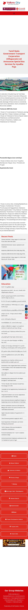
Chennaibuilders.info (10, 600)
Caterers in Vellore (14, 470)
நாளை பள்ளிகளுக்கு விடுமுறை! (8, 319)
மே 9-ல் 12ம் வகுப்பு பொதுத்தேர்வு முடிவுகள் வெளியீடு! (13, 301)
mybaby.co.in (6, 598)
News (14, 512)
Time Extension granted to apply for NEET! (12, 418)
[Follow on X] (26, 309)
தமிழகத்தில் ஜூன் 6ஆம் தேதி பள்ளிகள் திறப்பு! (12, 337)
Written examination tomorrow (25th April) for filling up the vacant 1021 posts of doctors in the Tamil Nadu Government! (13, 407)
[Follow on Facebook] (26, 306)
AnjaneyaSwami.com (8, 596)
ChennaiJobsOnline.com (17, 598)
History (15, 484)
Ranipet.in (19, 600)
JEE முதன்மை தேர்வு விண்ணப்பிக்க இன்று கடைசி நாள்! (13, 351)
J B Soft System (15, 606)
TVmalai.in (9, 602)
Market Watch (15, 498)
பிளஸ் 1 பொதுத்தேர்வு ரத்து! (7, 287)
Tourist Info (14, 526)
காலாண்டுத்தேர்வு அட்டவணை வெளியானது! (11, 322)
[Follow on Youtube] (26, 315)
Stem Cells (15, 534)
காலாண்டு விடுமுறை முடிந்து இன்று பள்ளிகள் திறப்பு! (13, 310)
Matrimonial (14, 505)
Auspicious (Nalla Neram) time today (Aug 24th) (13, 250)
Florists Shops (15, 477)
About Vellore (15, 463)
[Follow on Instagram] (26, 318)
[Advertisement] (14, 30)
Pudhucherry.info (17, 602)
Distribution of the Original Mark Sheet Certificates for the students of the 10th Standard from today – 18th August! (13, 367)
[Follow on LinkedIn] (26, 312)
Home (14, 456)
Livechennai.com (19, 596)
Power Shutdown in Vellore (15, 519)
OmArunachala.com (13, 594)
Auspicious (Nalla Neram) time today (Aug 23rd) (13, 253)
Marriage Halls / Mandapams (14, 491)
